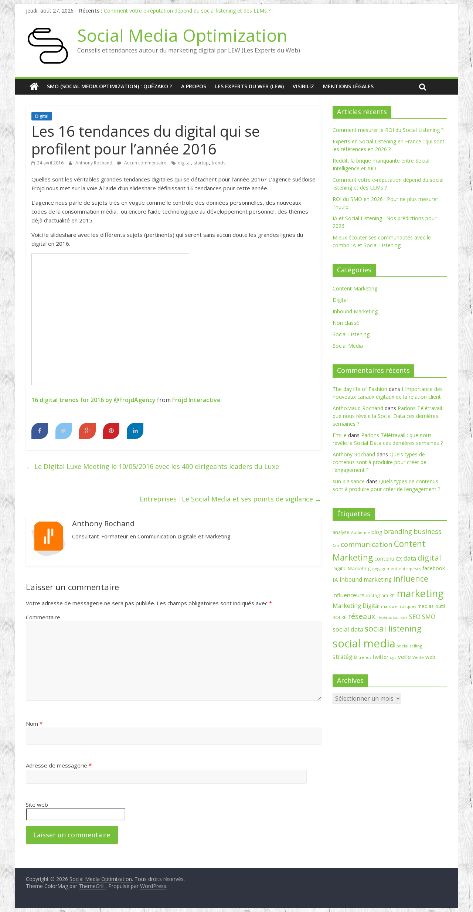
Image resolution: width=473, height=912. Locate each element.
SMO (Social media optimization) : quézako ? (109, 86)
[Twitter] (63, 431)
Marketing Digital (356, 606)
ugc (393, 657)
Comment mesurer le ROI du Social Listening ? (388, 129)
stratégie (345, 657)
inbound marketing (366, 579)
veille (404, 656)
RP (344, 617)
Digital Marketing (352, 568)
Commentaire (43, 617)
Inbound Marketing (355, 311)
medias (426, 606)
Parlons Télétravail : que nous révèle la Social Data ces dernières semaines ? (389, 416)
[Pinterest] (111, 431)
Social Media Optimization (182, 35)
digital (184, 163)
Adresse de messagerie (59, 765)
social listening (393, 628)
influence (410, 578)
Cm (336, 545)
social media (364, 643)
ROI (336, 617)
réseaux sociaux (392, 617)
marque (389, 606)
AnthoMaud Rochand (358, 408)
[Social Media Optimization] (34, 86)
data (410, 558)
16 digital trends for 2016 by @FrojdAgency (93, 400)
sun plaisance (349, 481)
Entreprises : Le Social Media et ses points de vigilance (230, 498)
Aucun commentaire (144, 163)
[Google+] (87, 431)
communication (366, 544)
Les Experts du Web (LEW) (249, 86)
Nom (34, 723)
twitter (380, 656)
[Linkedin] (135, 431)
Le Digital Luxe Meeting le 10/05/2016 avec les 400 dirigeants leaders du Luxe (152, 466)
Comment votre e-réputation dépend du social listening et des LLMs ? (187, 10)
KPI (392, 595)
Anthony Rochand (94, 163)
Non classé (346, 322)
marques (407, 606)
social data (348, 629)
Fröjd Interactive (196, 400)
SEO (415, 616)
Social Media (348, 345)
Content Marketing (355, 288)
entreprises (410, 568)
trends (218, 163)
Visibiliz (303, 86)
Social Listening (351, 334)
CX (399, 558)
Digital (41, 116)
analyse (341, 532)
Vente (418, 657)
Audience (360, 532)
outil (440, 606)
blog (376, 531)
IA (335, 579)
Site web (37, 804)
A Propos (193, 86)
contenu (384, 558)
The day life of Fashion (360, 388)
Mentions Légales (348, 86)
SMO (428, 617)
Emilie (340, 435)
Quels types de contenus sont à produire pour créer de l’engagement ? (379, 462)
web (430, 656)
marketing (420, 593)
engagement (384, 568)
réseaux (361, 616)
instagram (377, 595)
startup (201, 163)
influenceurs (349, 595)
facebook (433, 568)
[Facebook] (39, 431)
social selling (409, 646)
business (428, 531)
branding (398, 531)
